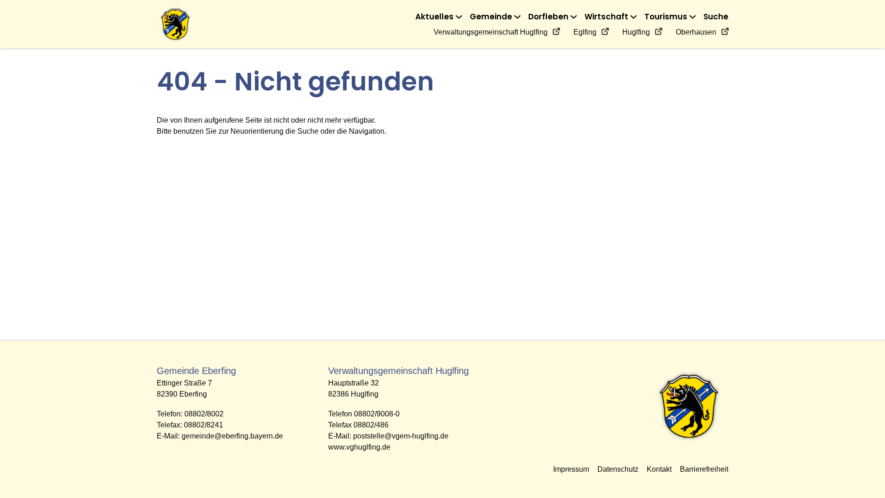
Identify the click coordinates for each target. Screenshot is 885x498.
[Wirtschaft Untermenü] (633, 17)
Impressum (571, 469)
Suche (715, 16)
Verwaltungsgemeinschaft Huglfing (491, 32)
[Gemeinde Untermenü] (517, 17)
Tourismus (665, 16)
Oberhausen (696, 32)
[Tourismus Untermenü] (692, 17)
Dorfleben (548, 16)
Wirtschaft (606, 16)
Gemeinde (491, 16)
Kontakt (659, 469)
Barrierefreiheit (704, 469)
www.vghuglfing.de (359, 447)
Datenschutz (617, 469)
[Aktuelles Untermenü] (459, 17)
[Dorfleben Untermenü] (574, 17)
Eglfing (584, 32)
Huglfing (636, 32)
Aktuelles (434, 16)
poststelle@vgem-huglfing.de (400, 436)
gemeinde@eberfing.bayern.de (232, 436)
